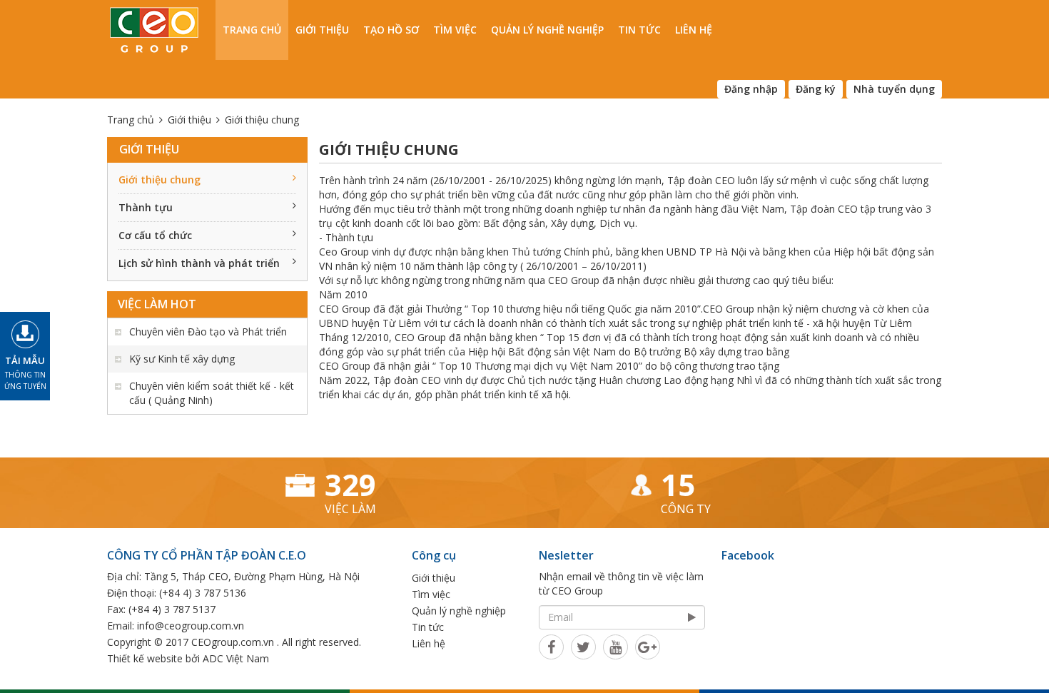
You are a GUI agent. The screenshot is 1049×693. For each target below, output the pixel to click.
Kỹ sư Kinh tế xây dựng (182, 358)
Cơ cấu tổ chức (155, 235)
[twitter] (583, 646)
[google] (647, 646)
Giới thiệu (322, 29)
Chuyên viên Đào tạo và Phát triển (208, 331)
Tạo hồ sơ (391, 29)
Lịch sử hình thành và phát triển (199, 263)
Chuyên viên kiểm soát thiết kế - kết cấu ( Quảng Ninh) (211, 393)
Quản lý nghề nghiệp (547, 29)
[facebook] (551, 646)
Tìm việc (455, 29)
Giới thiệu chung (159, 179)
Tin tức (639, 29)
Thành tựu (145, 207)
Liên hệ (693, 29)
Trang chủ (252, 29)
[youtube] (615, 646)
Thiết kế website (145, 658)
